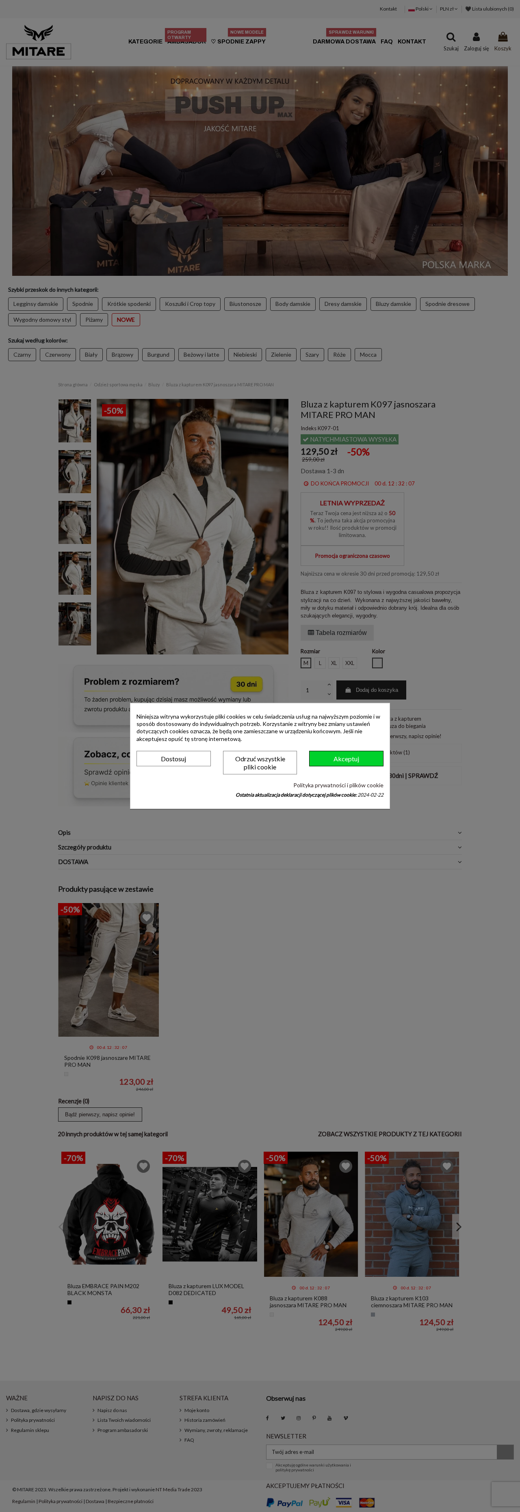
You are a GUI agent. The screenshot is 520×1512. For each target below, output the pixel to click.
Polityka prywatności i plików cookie (338, 785)
